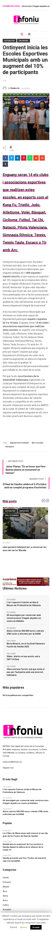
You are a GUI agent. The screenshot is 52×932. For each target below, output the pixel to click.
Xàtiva (5, 899)
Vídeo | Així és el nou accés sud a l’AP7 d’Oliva (23, 661)
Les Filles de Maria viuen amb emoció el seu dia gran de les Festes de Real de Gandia (25, 837)
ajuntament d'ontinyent (20, 443)
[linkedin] (17, 158)
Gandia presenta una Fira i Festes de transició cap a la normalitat (24, 862)
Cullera (6, 908)
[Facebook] (5, 158)
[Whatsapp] (30, 158)
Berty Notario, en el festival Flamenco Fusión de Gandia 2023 (26, 648)
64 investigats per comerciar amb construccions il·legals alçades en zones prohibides (24, 621)
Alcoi (5, 894)
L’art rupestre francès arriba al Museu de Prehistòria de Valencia (24, 607)
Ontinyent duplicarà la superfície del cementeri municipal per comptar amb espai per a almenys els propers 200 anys (25, 550)
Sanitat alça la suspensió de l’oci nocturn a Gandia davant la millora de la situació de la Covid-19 (23, 850)
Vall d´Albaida (13, 515)
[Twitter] (11, 158)
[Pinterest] (23, 158)
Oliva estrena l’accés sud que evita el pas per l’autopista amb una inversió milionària (25, 675)
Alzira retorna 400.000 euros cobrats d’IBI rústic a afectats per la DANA (25, 635)
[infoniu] (26, 19)
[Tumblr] (5, 164)
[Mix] (42, 158)
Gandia (6, 881)
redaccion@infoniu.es (12, 765)
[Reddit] (36, 158)
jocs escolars (38, 443)
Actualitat (9, 41)
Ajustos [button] (23, 927)
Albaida (6, 890)
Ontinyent (23, 41)
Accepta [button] (35, 927)
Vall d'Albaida (30, 515)
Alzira (5, 903)
